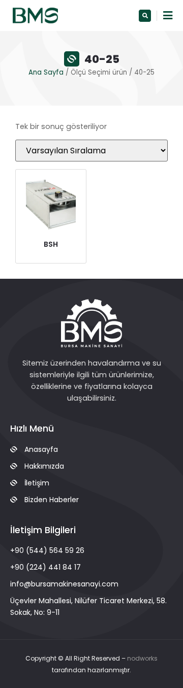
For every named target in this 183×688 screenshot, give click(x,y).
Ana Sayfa (46, 72)
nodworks (142, 658)
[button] (144, 15)
